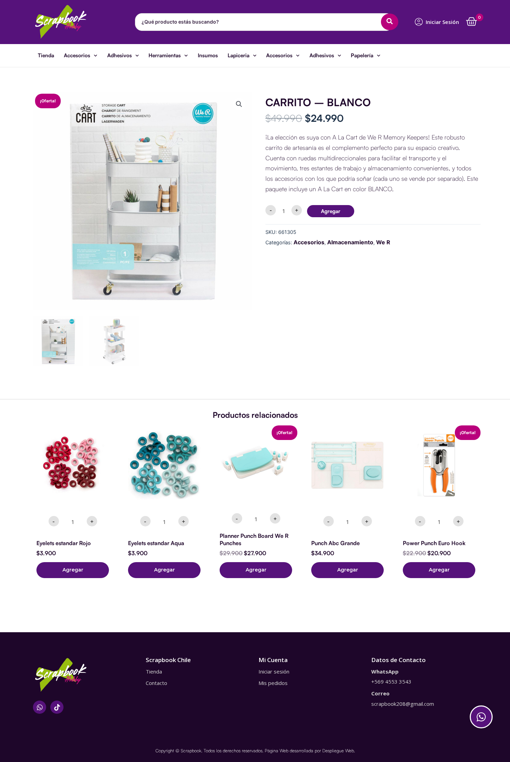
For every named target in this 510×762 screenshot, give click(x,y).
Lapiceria (238, 55)
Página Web (276, 750)
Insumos (208, 55)
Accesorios (77, 55)
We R (383, 242)
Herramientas (164, 55)
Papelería (362, 55)
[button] (239, 104)
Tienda (46, 55)
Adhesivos (119, 55)
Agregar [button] (72, 570)
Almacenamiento (350, 242)
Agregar (330, 211)
